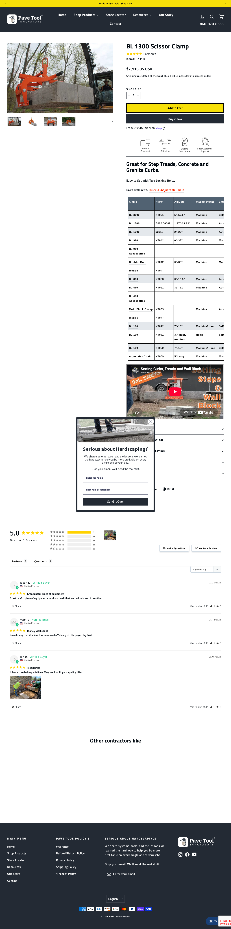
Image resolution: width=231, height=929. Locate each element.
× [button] (211, 920)
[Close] (151, 421)
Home (62, 14)
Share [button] (17, 606)
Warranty (62, 846)
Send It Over (115, 501)
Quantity (133, 88)
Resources (141, 14)
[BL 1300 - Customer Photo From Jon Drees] (110, 535)
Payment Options (140, 462)
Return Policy (138, 429)
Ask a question (139, 473)
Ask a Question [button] (176, 548)
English (113, 899)
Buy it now (175, 119)
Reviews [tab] (17, 561)
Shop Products (85, 14)
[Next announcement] (225, 3)
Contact (115, 23)
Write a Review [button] (208, 548)
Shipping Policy (66, 867)
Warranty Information (145, 451)
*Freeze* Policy (66, 874)
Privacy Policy (65, 860)
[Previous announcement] (5, 3)
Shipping (131, 76)
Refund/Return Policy (70, 853)
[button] (216, 921)
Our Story (166, 14)
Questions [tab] (40, 561)
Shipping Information (144, 440)
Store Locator (116, 14)
